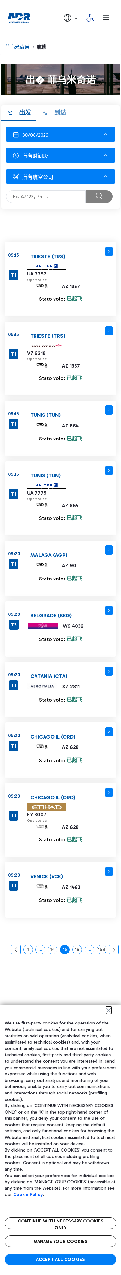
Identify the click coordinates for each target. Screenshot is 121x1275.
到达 (59, 112)
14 (53, 950)
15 (66, 950)
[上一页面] (16, 949)
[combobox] (60, 155)
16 (78, 950)
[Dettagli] (109, 251)
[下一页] (114, 949)
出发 (24, 112)
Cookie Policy (28, 1194)
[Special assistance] (90, 17)
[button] (71, 17)
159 (102, 950)
